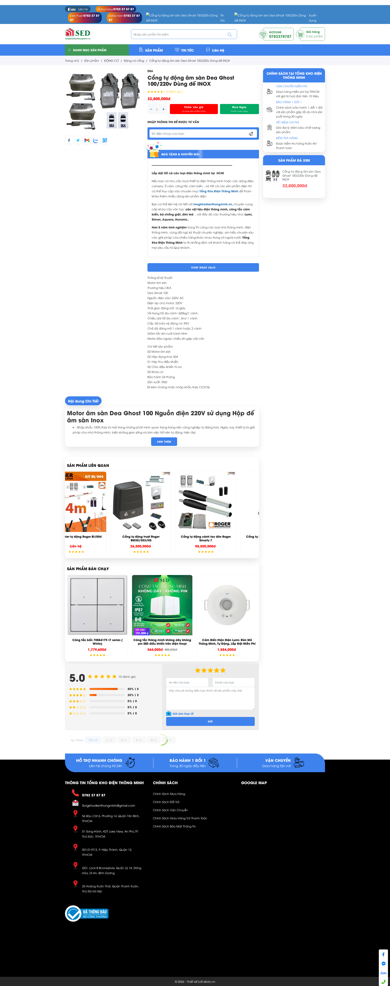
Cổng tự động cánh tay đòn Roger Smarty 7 (162, 538)
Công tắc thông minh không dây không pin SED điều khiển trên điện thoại (97, 641)
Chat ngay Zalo (203, 267)
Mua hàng (117, 9)
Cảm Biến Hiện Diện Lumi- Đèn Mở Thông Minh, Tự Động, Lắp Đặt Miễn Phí (162, 641)
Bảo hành (124, 17)
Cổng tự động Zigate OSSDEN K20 (227, 536)
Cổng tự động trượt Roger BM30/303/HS (97, 538)
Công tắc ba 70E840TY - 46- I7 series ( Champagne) (227, 641)
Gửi (210, 721)
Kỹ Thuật (85, 17)
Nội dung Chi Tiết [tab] (83, 400)
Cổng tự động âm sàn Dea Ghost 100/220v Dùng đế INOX (301, 175)
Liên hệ (83, 9)
